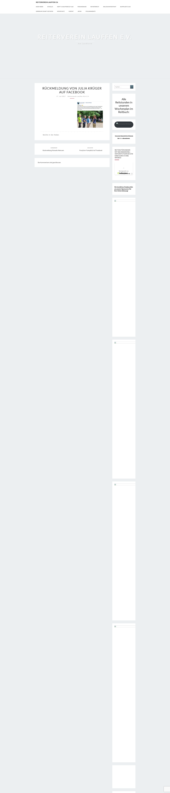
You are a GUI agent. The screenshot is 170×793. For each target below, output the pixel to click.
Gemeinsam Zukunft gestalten (44, 11)
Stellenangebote (91, 11)
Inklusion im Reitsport (109, 6)
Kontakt (71, 11)
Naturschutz (61, 11)
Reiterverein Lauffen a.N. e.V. (78, 96)
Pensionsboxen (82, 6)
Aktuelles (50, 6)
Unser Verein (39, 6)
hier (121, 138)
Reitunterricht (94, 6)
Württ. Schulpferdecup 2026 (65, 6)
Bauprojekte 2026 (125, 6)
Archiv (79, 11)
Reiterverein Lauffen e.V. (47, 2)
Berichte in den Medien (51, 135)
